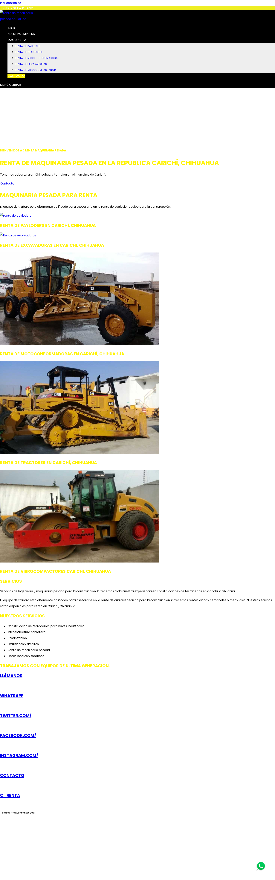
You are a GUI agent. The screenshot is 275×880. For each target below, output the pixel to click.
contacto (12, 775)
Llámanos (11, 676)
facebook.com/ (18, 735)
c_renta (10, 795)
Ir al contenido (10, 3)
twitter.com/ (15, 716)
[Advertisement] (137, 116)
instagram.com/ (19, 755)
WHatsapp (11, 696)
